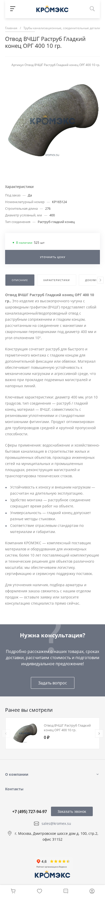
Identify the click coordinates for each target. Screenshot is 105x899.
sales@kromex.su (56, 823)
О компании (16, 774)
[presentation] (100, 280)
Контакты (14, 788)
